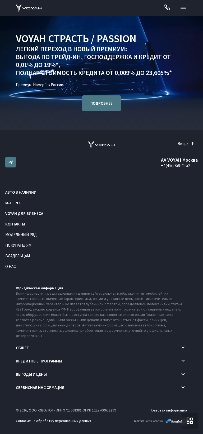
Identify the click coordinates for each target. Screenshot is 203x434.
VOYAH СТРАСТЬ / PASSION (76, 38)
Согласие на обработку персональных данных (53, 420)
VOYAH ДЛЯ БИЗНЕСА (24, 213)
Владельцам (17, 255)
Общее (22, 347)
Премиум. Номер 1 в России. (40, 84)
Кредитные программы (39, 361)
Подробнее (101, 103)
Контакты (15, 224)
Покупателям (18, 245)
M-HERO (12, 202)
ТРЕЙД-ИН (66, 57)
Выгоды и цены (31, 374)
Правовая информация (168, 410)
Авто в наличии (20, 192)
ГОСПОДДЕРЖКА (108, 57)
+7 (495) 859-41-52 (175, 165)
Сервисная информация (40, 387)
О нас (10, 266)
